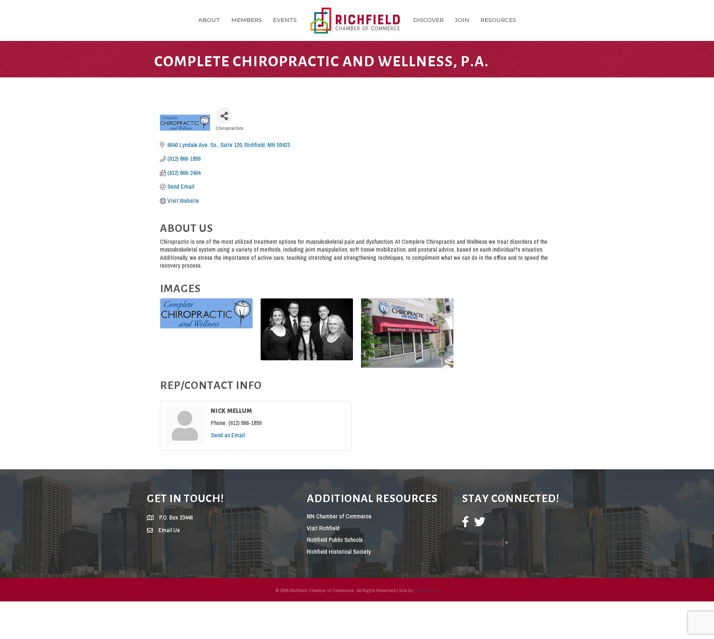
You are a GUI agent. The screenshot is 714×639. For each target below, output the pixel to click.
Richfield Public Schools (335, 540)
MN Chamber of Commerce (339, 516)
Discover (428, 19)
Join (462, 19)
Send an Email (228, 435)
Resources (498, 19)
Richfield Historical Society (339, 551)
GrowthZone (426, 590)
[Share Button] (224, 115)
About (209, 19)
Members (246, 19)
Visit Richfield (323, 528)
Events (285, 19)
